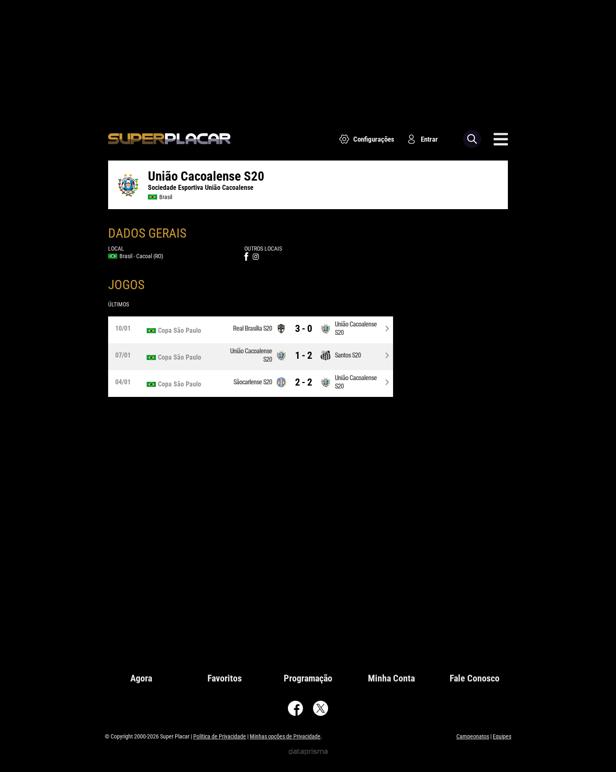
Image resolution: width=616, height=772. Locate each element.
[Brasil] (184, 330)
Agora (141, 678)
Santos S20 (348, 355)
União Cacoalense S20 (356, 328)
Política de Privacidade (219, 736)
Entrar (429, 139)
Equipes (502, 736)
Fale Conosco (475, 678)
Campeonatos (472, 736)
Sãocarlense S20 (252, 382)
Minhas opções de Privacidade (285, 736)
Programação (308, 678)
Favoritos (224, 678)
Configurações (373, 139)
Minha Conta (391, 678)
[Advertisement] (308, 58)
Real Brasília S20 (252, 328)
